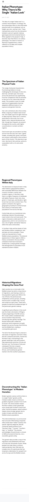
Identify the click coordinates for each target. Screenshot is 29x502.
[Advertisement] (14, 63)
